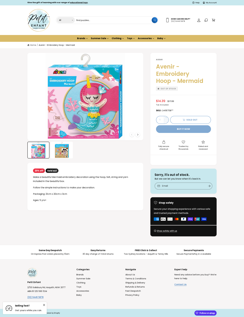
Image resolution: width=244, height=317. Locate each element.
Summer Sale (98, 38)
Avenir (159, 60)
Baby (160, 38)
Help (197, 2)
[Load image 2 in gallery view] (62, 150)
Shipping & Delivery (135, 282)
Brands (81, 38)
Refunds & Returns (135, 286)
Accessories (145, 38)
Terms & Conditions (135, 278)
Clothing (116, 38)
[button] (213, 20)
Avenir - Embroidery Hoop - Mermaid (57, 45)
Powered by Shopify (52, 313)
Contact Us (180, 284)
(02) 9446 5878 (35, 297)
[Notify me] (209, 186)
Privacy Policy (132, 294)
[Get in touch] (206, 20)
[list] (122, 252)
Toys (129, 38)
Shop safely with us (167, 230)
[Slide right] (137, 134)
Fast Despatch (133, 290)
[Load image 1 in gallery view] (38, 150)
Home (33, 45)
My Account (211, 2)
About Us (130, 274)
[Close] (44, 305)
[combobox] (117, 20)
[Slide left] (132, 134)
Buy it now (183, 129)
